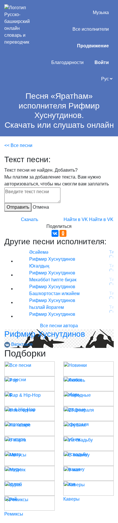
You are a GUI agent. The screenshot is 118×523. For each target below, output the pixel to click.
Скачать (29, 219)
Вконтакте (21, 344)
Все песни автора (59, 325)
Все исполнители (90, 29)
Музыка (101, 12)
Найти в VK (76, 219)
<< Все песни (18, 145)
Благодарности (67, 62)
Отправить (18, 207)
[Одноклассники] (63, 233)
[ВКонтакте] (55, 233)
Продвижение (93, 45)
